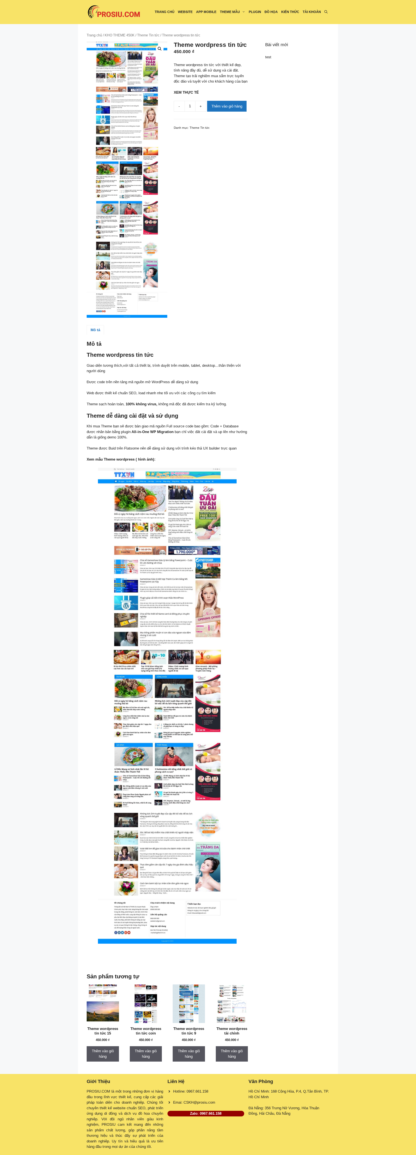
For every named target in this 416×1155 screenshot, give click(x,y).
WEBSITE (185, 12)
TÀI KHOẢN (312, 12)
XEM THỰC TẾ (187, 92)
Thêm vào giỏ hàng (226, 106)
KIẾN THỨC (290, 12)
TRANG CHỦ (164, 12)
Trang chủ (94, 35)
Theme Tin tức (148, 35)
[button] (326, 11)
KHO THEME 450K (120, 35)
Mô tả (95, 330)
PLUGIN (255, 12)
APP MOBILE (206, 12)
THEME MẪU (230, 12)
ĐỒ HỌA (271, 12)
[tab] (95, 330)
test (268, 57)
